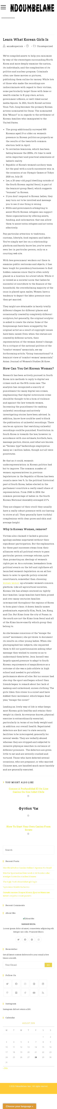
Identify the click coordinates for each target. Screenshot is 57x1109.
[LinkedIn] (43, 984)
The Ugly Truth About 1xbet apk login (20, 881)
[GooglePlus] (32, 939)
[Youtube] (34, 993)
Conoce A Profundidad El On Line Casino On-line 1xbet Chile (28, 790)
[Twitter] (18, 939)
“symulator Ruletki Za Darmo (16, 887)
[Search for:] (28, 849)
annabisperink (15, 46)
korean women (11, 582)
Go (48, 965)
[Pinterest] (7, 993)
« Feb (5, 1068)
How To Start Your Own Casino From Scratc (28, 828)
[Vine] (25, 993)
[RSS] (43, 993)
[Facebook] (25, 939)
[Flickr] (16, 993)
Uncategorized (45, 46)
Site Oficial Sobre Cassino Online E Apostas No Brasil (27, 867)
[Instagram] (39, 939)
